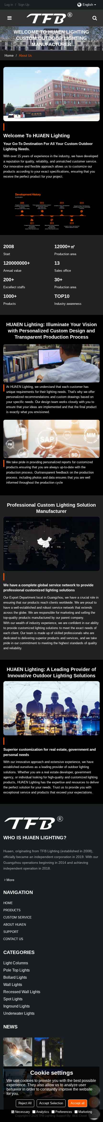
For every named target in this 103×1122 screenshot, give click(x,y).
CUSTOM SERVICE (17, 917)
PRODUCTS (12, 910)
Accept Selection (51, 1103)
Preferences (63, 1112)
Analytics (42, 1112)
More (10, 880)
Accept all (78, 1103)
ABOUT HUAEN (14, 924)
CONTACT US (13, 939)
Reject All (25, 1103)
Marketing (85, 1112)
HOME (8, 903)
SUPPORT (10, 932)
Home (9, 55)
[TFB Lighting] (53, 18)
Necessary (22, 1112)
